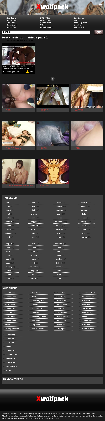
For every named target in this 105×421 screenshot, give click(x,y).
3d (36, 263)
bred (10, 225)
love (10, 248)
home (18, 72)
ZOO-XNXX (45, 18)
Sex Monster (10, 366)
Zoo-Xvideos (45, 20)
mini (35, 206)
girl (10, 202)
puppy (10, 244)
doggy (35, 222)
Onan (83, 317)
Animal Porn (12, 20)
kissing (35, 255)
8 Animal (84, 301)
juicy (86, 218)
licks (86, 214)
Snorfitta (34, 313)
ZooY (76, 20)
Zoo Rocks (11, 18)
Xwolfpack (52, 8)
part (10, 263)
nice (35, 237)
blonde (61, 206)
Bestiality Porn (80, 23)
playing (35, 214)
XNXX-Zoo (60, 321)
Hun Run (84, 305)
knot (61, 237)
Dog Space (60, 329)
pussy (86, 222)
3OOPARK (85, 309)
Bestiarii (59, 309)
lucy (10, 274)
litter (60, 278)
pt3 (10, 237)
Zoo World (9, 362)
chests (9, 72)
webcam (10, 233)
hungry (10, 267)
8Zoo (7, 370)
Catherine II (12, 25)
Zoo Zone (11, 23)
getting (61, 259)
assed (61, 202)
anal (35, 218)
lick (35, 210)
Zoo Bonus (79, 18)
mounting (60, 244)
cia (10, 255)
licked (60, 263)
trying (86, 237)
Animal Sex (11, 27)
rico (36, 248)
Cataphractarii (46, 27)
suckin (60, 218)
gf (10, 214)
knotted (10, 222)
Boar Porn (60, 293)
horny (35, 278)
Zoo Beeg (9, 334)
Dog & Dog (60, 297)
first (86, 229)
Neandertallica (62, 301)
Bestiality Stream (37, 317)
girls (13, 72)
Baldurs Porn (86, 329)
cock (35, 251)
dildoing (35, 225)
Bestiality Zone (87, 297)
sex (61, 233)
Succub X (59, 325)
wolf (35, 202)
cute (10, 251)
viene (35, 244)
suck (61, 214)
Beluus (8, 346)
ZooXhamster (36, 329)
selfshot (61, 229)
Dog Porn (34, 325)
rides (10, 218)
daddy (10, 259)
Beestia (77, 25)
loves (10, 271)
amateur (61, 222)
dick (35, 274)
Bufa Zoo (84, 325)
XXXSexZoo (60, 305)
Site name (34, 321)
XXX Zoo (8, 342)
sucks (60, 225)
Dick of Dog (86, 313)
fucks (10, 229)
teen (86, 225)
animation (35, 267)
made (61, 274)
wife (35, 233)
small (61, 255)
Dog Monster (61, 313)
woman (86, 202)
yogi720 (35, 271)
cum (61, 251)
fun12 (10, 210)
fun (10, 278)
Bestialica (9, 358)
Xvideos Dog (10, 354)
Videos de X (79, 27)
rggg (35, 259)
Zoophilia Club (87, 293)
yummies (61, 267)
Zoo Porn (8, 338)
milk (61, 248)
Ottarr (42, 25)
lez (10, 206)
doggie (86, 210)
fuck (35, 229)
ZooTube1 (9, 350)
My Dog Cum (61, 317)
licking (86, 206)
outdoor (61, 210)
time (86, 233)
